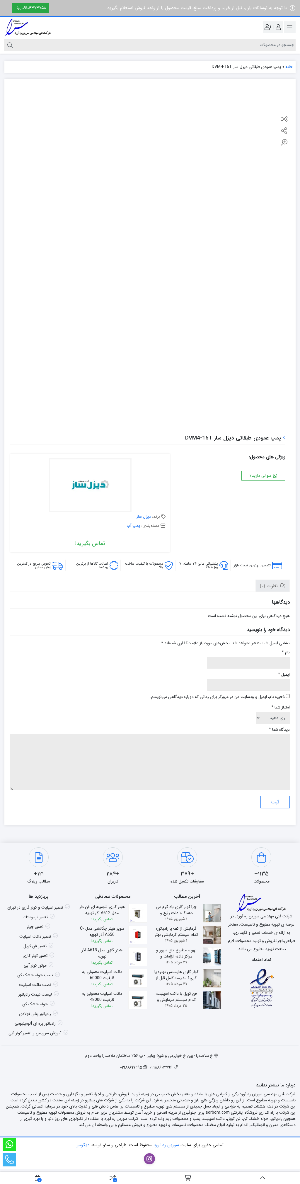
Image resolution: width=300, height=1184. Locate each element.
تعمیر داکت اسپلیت (35, 936)
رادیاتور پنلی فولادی (35, 1014)
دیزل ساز (144, 516)
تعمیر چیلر (35, 927)
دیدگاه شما (279, 730)
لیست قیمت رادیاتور (35, 994)
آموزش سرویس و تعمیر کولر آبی (35, 1033)
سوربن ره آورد (166, 1145)
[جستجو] (9, 45)
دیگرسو (82, 1145)
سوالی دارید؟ (261, 475)
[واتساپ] (9, 1144)
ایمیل (284, 675)
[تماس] (9, 1159)
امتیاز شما (280, 707)
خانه (289, 67)
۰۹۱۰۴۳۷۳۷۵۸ (34, 8)
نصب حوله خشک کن (35, 975)
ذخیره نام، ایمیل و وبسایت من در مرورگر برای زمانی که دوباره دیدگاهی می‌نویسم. (217, 697)
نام (286, 652)
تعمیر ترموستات (35, 917)
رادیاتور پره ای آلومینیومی (35, 1023)
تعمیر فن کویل (35, 946)
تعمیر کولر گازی (35, 956)
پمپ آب (133, 525)
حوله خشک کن (35, 1004)
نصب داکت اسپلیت (35, 985)
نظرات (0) (269, 586)
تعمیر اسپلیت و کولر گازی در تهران (35, 907)
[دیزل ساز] (90, 486)
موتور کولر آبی (35, 965)
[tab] (272, 586)
